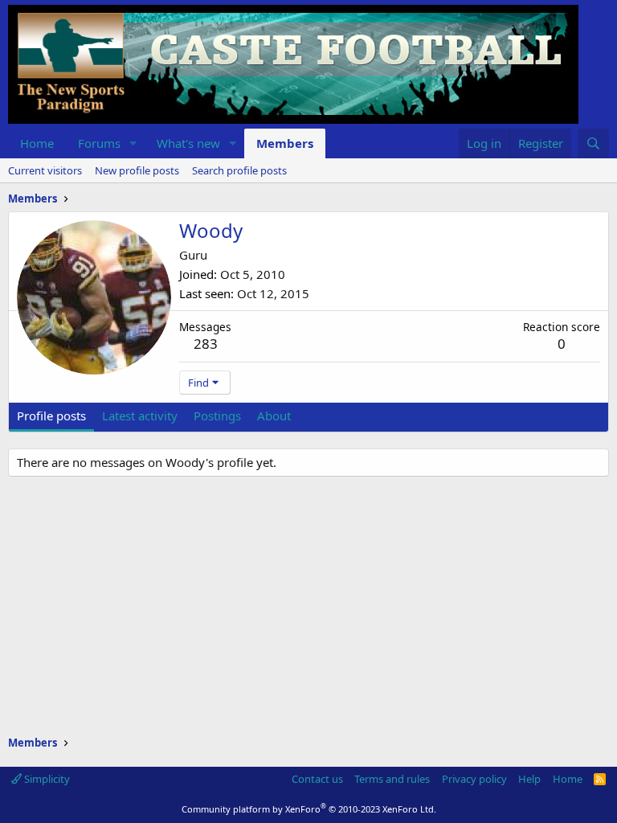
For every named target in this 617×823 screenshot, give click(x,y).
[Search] (593, 143)
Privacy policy (474, 779)
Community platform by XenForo (309, 809)
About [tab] (274, 415)
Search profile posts (239, 170)
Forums (99, 143)
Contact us (317, 779)
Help (529, 779)
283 (206, 343)
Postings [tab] (217, 415)
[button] (133, 143)
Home (37, 143)
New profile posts (137, 170)
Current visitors (45, 170)
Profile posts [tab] (51, 415)
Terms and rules (392, 779)
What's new (188, 143)
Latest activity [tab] (140, 415)
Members (284, 143)
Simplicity (46, 779)
